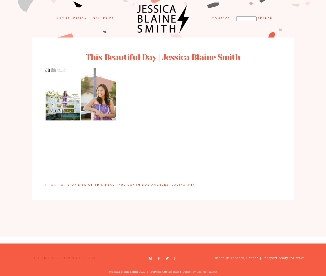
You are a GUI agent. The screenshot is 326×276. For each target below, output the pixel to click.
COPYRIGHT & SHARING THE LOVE (65, 258)
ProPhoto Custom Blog (164, 272)
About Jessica (72, 18)
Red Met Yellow (207, 272)
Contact (221, 18)
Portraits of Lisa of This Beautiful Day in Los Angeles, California (122, 185)
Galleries (103, 18)
